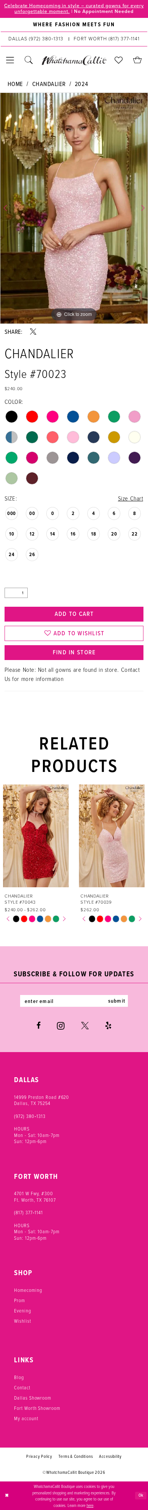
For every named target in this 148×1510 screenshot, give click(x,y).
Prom (19, 1300)
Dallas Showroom (32, 1397)
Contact (22, 1387)
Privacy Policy (39, 1456)
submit (116, 1001)
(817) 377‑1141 (28, 1212)
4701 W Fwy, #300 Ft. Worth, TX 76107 (34, 1196)
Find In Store (74, 652)
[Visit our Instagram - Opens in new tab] (61, 1026)
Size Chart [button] (130, 498)
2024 (81, 83)
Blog (19, 1377)
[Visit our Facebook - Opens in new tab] (38, 1026)
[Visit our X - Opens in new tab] (85, 1026)
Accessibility (110, 1456)
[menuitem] (74, 25)
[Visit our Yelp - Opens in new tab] (108, 1026)
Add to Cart (74, 614)
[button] (10, 61)
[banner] (74, 60)
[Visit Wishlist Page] (119, 61)
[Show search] (28, 61)
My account (26, 1418)
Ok (141, 1495)
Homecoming (28, 1290)
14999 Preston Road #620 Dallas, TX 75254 (41, 1100)
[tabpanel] (74, 208)
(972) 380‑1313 (30, 1116)
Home (15, 83)
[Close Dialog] (7, 1495)
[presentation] (45, 836)
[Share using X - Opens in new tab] (33, 331)
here (90, 1505)
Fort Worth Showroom (37, 1408)
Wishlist (22, 1320)
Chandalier (49, 83)
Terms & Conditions (75, 1456)
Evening (22, 1310)
